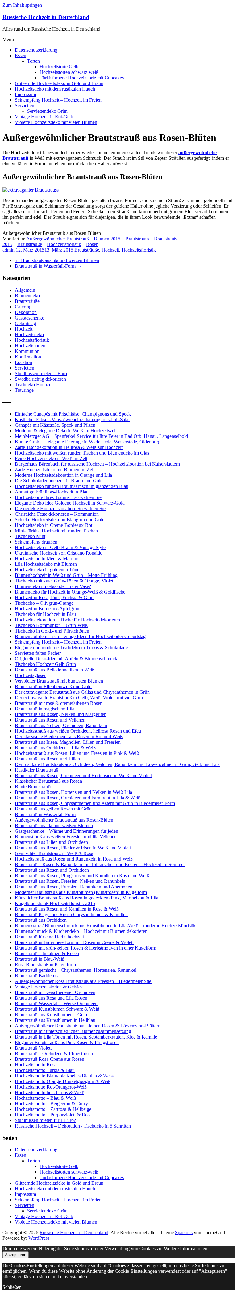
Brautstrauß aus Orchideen (41, 920)
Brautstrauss (137, 238)
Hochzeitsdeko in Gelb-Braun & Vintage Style (60, 547)
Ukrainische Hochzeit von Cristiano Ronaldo (58, 553)
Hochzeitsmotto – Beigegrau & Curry (51, 1103)
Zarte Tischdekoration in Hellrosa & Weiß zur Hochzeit (69, 447)
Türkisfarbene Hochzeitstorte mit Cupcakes (82, 77)
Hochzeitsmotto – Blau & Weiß (45, 1098)
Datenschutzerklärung (36, 50)
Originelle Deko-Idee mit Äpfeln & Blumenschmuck (66, 658)
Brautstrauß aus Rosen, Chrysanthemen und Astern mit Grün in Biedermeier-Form (95, 803)
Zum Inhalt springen (22, 5)
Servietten (24, 105)
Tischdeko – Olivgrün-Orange (44, 603)
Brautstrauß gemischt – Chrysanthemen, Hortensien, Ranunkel (75, 970)
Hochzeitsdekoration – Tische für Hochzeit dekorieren (67, 619)
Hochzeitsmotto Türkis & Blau (45, 1070)
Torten (33, 61)
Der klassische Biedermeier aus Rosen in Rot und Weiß (69, 736)
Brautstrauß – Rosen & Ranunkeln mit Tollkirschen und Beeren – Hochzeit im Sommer (100, 864)
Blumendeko (27, 295)
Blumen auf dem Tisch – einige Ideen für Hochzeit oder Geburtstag (80, 636)
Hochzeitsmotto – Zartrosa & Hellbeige (53, 1109)
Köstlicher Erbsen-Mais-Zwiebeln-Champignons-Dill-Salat (72, 419)
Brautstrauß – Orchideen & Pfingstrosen (54, 1053)
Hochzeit (110, 249)
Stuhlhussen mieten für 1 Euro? (45, 1120)
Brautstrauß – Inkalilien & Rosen (47, 953)
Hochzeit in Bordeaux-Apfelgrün (47, 608)
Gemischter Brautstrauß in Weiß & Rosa (54, 853)
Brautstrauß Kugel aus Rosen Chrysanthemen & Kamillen (71, 914)
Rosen (92, 244)
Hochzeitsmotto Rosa (35, 1064)
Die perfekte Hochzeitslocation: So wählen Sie (60, 508)
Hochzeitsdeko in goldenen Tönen (48, 569)
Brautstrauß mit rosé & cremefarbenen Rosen (58, 703)
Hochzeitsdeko (29, 334)
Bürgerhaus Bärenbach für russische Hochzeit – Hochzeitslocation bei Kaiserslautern (97, 464)
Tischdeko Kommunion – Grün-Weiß (51, 625)
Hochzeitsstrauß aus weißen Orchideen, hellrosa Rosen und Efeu (78, 731)
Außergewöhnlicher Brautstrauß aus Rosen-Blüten (64, 820)
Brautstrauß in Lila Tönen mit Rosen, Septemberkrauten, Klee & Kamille (86, 1036)
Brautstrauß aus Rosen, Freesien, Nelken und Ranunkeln (70, 881)
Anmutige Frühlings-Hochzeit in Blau (52, 491)
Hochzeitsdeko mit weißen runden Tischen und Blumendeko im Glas (82, 452)
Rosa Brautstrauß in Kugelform (45, 964)
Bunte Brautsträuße (33, 786)
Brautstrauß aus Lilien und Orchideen (51, 842)
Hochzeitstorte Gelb (59, 66)
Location (23, 362)
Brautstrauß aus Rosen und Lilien (47, 758)
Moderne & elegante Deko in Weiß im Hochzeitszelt (66, 430)
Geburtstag (25, 323)
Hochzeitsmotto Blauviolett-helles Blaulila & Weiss (64, 1075)
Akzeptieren (15, 1254)
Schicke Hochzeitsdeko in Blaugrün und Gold (60, 519)
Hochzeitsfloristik (64, 244)
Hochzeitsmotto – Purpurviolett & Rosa (53, 1114)
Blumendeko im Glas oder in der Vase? (53, 586)
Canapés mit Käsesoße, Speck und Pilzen (55, 425)
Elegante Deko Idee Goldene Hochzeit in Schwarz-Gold (70, 503)
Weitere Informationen (185, 1248)
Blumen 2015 (107, 238)
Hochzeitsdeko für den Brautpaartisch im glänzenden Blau (71, 486)
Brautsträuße (29, 244)
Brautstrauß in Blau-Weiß (39, 959)
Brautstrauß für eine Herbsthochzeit (49, 936)
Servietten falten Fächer (38, 653)
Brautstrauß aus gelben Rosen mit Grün (53, 808)
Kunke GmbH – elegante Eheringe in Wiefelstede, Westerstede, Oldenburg (87, 441)
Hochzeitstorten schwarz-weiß (69, 72)
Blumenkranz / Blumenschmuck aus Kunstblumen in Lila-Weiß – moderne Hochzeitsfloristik (105, 925)
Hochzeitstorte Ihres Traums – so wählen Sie (58, 497)
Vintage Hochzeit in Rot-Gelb (44, 116)
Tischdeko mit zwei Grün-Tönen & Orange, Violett (64, 580)
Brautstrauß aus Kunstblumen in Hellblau (55, 1020)
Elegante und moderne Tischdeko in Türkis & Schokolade (71, 647)
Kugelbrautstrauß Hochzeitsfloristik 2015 (55, 903)
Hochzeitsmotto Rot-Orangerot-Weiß (51, 1087)
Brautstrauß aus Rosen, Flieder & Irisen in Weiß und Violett (73, 847)
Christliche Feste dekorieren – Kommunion (57, 514)
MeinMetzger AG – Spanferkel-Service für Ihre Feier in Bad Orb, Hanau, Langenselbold (101, 436)
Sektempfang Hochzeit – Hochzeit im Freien (58, 100)
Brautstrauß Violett (33, 1048)
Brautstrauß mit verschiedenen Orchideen (55, 992)
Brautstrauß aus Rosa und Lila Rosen (51, 998)
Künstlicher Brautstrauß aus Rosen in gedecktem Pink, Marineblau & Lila (86, 897)
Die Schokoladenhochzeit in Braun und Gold (59, 480)
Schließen (12, 1287)
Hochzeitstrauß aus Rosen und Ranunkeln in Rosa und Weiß (74, 858)
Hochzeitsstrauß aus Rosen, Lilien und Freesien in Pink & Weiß (77, 753)
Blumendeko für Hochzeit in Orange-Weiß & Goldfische (70, 592)
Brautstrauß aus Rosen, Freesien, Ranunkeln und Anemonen (73, 886)
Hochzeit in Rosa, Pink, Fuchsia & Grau (54, 597)
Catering (23, 306)
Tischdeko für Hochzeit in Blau (45, 614)
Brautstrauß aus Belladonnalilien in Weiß (54, 669)
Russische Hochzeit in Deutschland (45, 17)
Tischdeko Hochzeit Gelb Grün (45, 664)
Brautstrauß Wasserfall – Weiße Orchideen (56, 1003)
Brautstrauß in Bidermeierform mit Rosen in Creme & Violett (74, 942)
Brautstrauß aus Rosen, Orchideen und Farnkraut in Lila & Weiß (77, 797)
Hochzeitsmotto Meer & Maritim (46, 558)
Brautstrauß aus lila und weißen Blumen (57, 260)
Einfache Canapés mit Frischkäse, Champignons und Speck (73, 414)
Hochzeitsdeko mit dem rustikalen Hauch (55, 88)
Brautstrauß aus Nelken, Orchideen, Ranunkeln (61, 725)
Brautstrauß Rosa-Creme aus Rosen (49, 1059)
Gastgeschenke (29, 317)
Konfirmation (28, 356)
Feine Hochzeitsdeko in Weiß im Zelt (51, 458)
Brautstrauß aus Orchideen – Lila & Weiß (55, 747)
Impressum (25, 94)
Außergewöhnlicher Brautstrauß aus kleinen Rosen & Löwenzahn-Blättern (87, 1025)
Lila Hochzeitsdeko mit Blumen (46, 564)
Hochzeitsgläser (30, 675)
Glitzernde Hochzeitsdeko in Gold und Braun (59, 83)
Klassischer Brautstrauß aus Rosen (48, 781)
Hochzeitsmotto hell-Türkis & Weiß (49, 1092)
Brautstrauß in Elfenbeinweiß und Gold (53, 686)
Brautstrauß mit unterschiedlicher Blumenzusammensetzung (73, 1031)
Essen (20, 55)
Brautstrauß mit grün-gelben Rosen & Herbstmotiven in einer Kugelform (85, 947)
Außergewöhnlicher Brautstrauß (57, 238)
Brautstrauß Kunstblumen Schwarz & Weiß (57, 1009)
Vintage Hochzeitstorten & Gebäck (49, 986)
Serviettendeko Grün (47, 111)
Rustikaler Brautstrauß (36, 769)
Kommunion (27, 351)
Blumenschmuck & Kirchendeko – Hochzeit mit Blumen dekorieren (81, 931)
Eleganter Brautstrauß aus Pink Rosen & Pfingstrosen (67, 1042)
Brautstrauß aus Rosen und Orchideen (52, 870)
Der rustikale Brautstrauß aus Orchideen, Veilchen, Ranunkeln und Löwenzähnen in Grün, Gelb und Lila (117, 764)
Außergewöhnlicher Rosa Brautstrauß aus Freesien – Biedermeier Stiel (83, 981)
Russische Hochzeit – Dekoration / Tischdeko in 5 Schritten (73, 1125)
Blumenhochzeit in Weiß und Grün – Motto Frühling (66, 575)
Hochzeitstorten (30, 345)
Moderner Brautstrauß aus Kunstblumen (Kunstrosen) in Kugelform (81, 892)
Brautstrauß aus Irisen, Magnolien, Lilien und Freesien (68, 742)
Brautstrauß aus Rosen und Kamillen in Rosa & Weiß (67, 909)
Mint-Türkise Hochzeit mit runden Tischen (56, 530)
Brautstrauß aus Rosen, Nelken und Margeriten (60, 714)
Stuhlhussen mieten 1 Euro (41, 373)
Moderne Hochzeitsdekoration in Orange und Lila (63, 475)
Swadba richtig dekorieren (40, 379)
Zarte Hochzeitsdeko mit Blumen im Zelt (54, 469)
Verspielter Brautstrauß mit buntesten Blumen (59, 680)
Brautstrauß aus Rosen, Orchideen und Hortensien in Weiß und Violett (83, 775)
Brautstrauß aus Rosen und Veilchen (50, 719)
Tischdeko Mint (30, 536)
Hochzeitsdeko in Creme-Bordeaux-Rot (53, 525)
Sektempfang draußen (36, 541)
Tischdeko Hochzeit (34, 384)
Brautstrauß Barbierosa (37, 975)
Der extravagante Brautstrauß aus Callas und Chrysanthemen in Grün (82, 692)
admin (8, 249)
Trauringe (24, 390)
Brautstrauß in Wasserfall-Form (48, 266)
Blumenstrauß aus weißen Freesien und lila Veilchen (66, 836)
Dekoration (26, 312)
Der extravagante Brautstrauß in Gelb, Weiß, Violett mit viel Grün (79, 697)
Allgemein (25, 290)
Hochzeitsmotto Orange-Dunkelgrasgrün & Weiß (62, 1081)
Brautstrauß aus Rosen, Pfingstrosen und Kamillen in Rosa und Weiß (82, 875)
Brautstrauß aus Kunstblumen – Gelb (51, 1014)
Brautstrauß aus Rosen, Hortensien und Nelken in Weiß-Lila (73, 792)
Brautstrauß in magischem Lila (44, 708)
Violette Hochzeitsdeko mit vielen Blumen (56, 122)
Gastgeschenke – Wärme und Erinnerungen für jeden (66, 831)
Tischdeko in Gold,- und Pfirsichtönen (52, 630)
